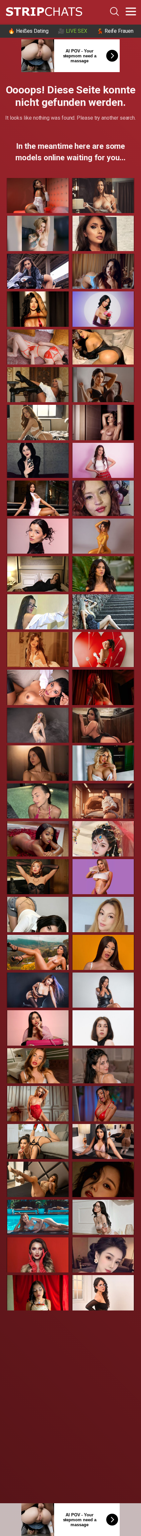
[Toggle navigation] (131, 11)
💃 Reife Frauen (115, 31)
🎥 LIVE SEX (72, 31)
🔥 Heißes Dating (28, 31)
